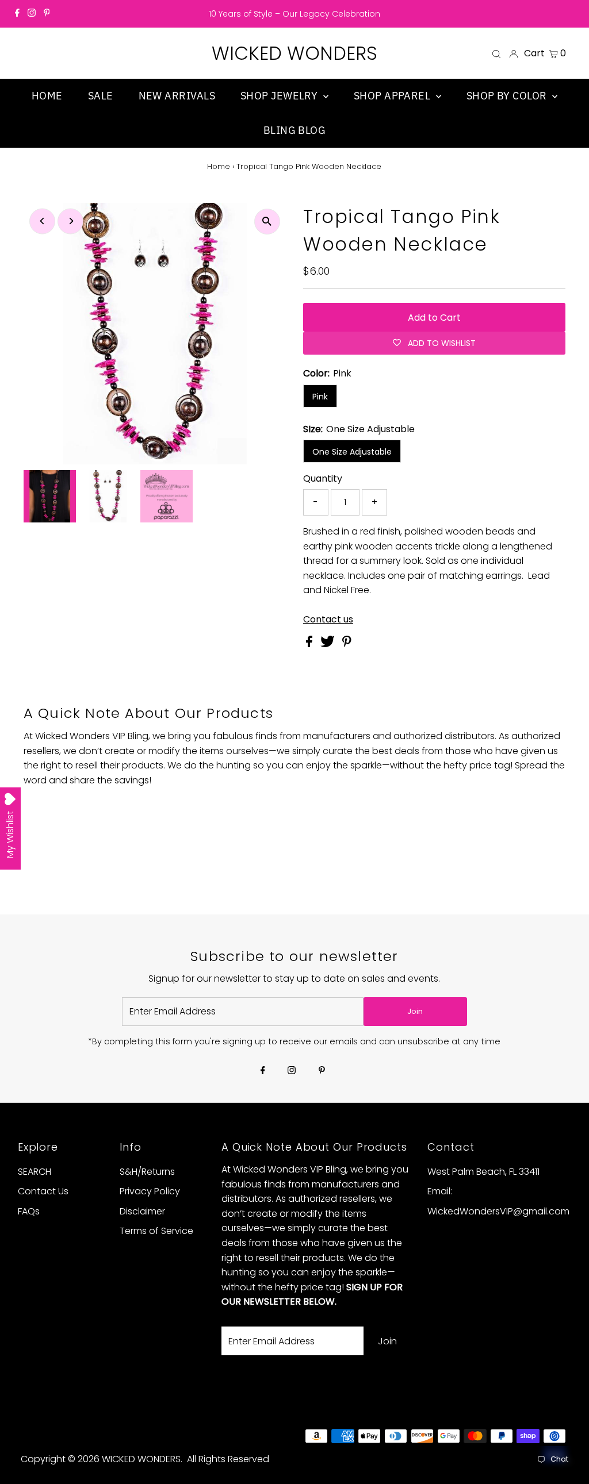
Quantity (322, 478)
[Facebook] (17, 14)
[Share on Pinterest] (346, 644)
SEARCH (34, 1171)
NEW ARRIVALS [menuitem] (177, 95)
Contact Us (43, 1191)
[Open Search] (496, 53)
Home (218, 166)
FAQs (29, 1211)
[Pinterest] (47, 14)
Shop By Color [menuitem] (507, 95)
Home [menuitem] (47, 95)
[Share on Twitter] (328, 644)
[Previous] (42, 221)
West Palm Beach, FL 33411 (483, 1171)
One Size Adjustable (352, 451)
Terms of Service (156, 1230)
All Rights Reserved (228, 1459)
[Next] (70, 221)
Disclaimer (142, 1211)
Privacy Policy (150, 1191)
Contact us (328, 619)
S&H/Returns (147, 1171)
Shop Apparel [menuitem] (393, 95)
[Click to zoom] (267, 221)
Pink (320, 396)
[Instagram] (32, 14)
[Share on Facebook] (310, 644)
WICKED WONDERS (294, 53)
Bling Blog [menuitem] (294, 130)
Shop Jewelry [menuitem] (280, 95)
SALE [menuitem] (100, 95)
